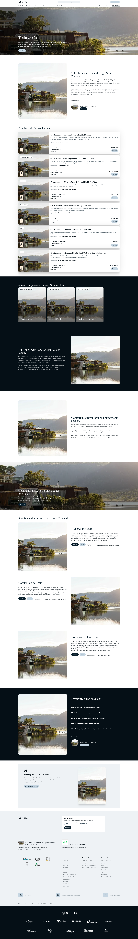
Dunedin (65, 872)
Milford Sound (67, 881)
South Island (66, 883)
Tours (44, 5)
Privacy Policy (21, 903)
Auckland (65, 860)
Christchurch (66, 870)
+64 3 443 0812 (82, 847)
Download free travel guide (31, 786)
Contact (61, 5)
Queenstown (66, 879)
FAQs (102, 872)
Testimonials (104, 867)
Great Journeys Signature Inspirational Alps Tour (108, 545)
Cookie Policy (28, 903)
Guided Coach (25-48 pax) (89, 865)
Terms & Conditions (36, 903)
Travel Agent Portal (106, 860)
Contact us (83, 109)
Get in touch (22, 504)
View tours (22, 50)
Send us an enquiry (42, 847)
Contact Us (104, 863)
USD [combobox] (106, 2)
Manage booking (103, 5)
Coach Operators (105, 870)
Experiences (38, 5)
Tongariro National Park (69, 877)
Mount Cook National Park (70, 874)
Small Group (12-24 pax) (88, 863)
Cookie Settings (44, 903)
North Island (66, 886)
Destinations (21, 5)
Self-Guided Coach (87, 860)
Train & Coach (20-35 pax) (89, 867)
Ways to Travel (30, 5)
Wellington (65, 867)
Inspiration (50, 5)
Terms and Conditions (107, 877)
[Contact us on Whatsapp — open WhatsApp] (65, 842)
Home (19, 59)
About (56, 5)
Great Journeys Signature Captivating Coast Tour (55, 599)
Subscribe (67, 827)
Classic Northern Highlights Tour (104, 655)
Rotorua (65, 863)
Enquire (83, 544)
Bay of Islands (66, 865)
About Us (103, 865)
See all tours (115, 2)
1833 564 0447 (116, 5)
